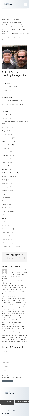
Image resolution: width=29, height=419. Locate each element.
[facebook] (2, 413)
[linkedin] (8, 413)
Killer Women (5, 176)
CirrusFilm (5, 246)
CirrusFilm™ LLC (9, 411)
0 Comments (17, 246)
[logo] (7, 3)
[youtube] (5, 413)
